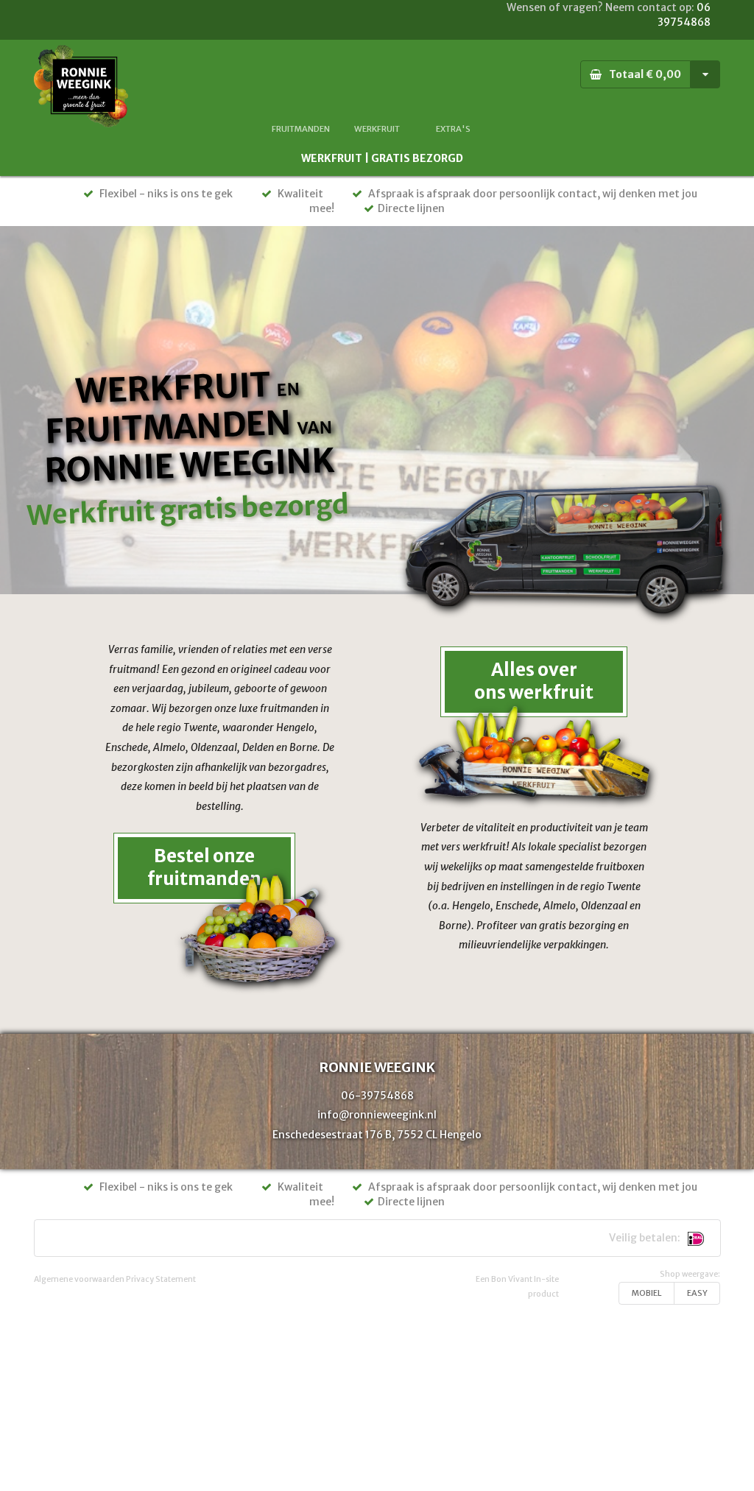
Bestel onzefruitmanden (204, 867)
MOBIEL (647, 1293)
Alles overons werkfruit (533, 681)
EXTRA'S (453, 129)
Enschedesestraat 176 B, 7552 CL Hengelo (377, 1134)
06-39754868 (377, 1095)
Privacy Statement (161, 1279)
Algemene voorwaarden (79, 1279)
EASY (697, 1293)
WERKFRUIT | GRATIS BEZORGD (382, 158)
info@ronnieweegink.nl (377, 1114)
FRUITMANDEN (301, 129)
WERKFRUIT (377, 129)
